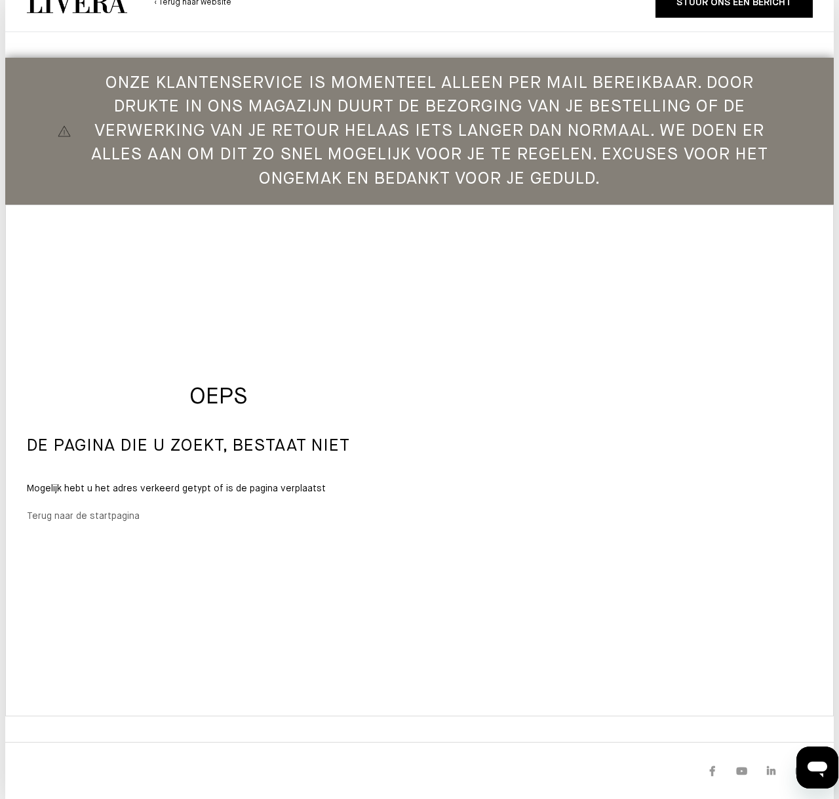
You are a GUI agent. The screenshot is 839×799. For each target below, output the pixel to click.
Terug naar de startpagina (83, 516)
